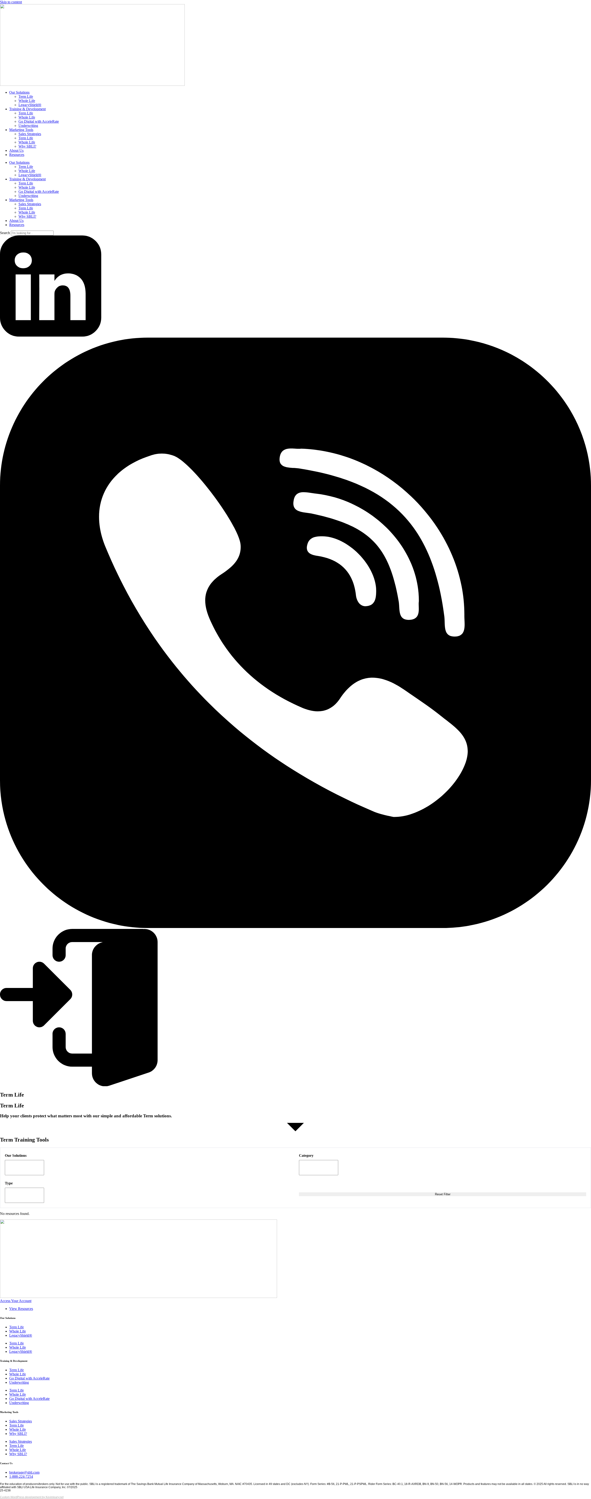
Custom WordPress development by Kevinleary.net (31, 1497)
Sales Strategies (29, 134)
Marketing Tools (21, 130)
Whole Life (26, 101)
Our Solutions (19, 92)
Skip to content (11, 2)
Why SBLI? (27, 146)
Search (5, 233)
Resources (16, 155)
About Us (16, 150)
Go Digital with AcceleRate (38, 121)
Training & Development (27, 109)
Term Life (25, 96)
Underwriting (28, 126)
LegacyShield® (29, 105)
